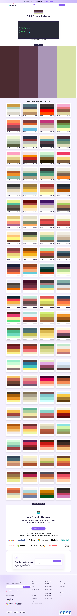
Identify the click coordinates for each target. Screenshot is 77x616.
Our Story (62, 592)
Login (68, 4)
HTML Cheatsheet (48, 581)
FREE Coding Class (35, 581)
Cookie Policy (62, 584)
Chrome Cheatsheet (48, 587)
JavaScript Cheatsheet (48, 584)
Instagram (10, 612)
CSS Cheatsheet (47, 583)
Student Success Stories (36, 584)
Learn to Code (62, 4)
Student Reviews (34, 583)
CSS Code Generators (48, 598)
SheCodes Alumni (35, 593)
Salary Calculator (34, 587)
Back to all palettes (38, 44)
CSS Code (8, 115)
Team (61, 595)
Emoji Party (33, 601)
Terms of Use (62, 583)
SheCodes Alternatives (35, 589)
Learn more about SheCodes (38, 528)
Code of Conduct (63, 586)
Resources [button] (54, 4)
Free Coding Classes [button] (41, 4)
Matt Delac (8, 591)
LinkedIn (16, 612)
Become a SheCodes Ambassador (37, 603)
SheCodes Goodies (35, 600)
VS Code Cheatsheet (48, 586)
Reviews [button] (49, 4)
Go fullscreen (18, 115)
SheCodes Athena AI (48, 600)
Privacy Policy (62, 581)
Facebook (23, 612)
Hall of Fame (34, 595)
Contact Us (62, 590)
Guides (33, 586)
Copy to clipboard (55, 19)
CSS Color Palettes (48, 595)
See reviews (49, 1)
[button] (30, 5)
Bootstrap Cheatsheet (48, 589)
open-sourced (17, 591)
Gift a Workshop (34, 598)
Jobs (61, 593)
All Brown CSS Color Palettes (38, 503)
